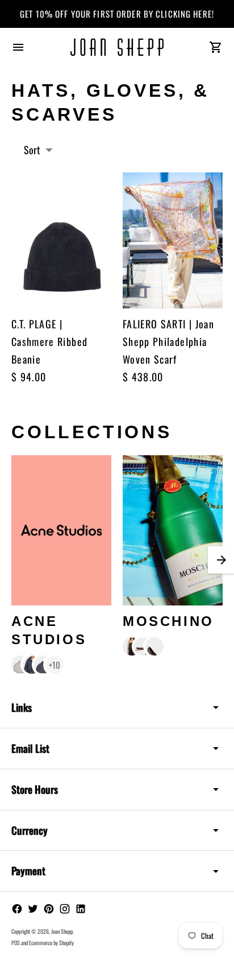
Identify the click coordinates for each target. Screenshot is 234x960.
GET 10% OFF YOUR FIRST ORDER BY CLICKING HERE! (117, 13)
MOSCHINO (168, 621)
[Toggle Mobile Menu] (18, 47)
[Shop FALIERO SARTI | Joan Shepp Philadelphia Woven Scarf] (173, 240)
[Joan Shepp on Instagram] (64, 908)
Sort (32, 149)
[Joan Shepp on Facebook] (17, 908)
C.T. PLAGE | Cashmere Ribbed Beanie (49, 341)
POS (15, 942)
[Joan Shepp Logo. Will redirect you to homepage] (117, 47)
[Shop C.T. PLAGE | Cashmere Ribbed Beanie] (61, 240)
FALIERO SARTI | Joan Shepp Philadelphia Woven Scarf (168, 341)
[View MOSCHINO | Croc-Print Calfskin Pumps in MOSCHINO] (154, 646)
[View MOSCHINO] (173, 530)
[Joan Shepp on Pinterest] (49, 908)
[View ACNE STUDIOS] (61, 530)
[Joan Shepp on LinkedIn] (80, 908)
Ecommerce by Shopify (51, 942)
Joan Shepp (62, 931)
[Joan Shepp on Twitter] (33, 908)
